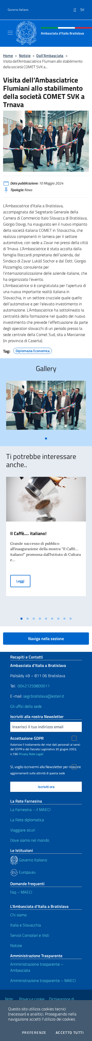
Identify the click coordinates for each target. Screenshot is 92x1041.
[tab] (46, 438)
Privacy (23, 753)
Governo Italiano (18, 9)
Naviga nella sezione (46, 638)
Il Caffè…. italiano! (28, 533)
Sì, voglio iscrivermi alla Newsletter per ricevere (45, 767)
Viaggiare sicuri (22, 830)
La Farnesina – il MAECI (30, 809)
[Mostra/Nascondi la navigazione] (10, 33)
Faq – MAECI (21, 892)
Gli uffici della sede (26, 706)
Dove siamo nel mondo (29, 840)
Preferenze (34, 1032)
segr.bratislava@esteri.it (43, 696)
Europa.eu (27, 872)
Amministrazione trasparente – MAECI (43, 980)
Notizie (25, 56)
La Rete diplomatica (27, 820)
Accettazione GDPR (27, 738)
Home (8, 56)
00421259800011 (34, 686)
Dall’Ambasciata (49, 56)
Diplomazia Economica (33, 350)
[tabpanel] (46, 407)
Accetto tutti (70, 1032)
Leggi (23, 581)
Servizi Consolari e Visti (29, 935)
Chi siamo (18, 915)
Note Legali (36, 753)
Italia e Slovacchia (25, 925)
